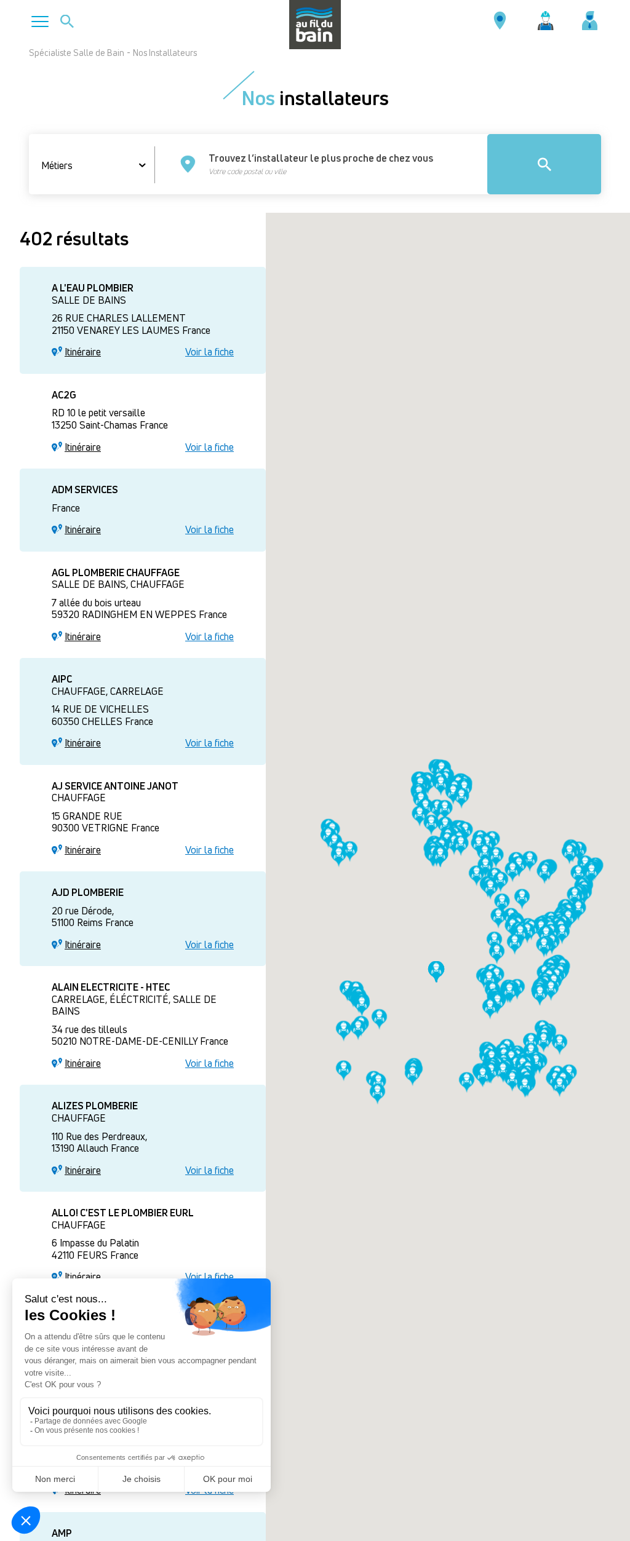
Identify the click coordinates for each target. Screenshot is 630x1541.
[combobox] (98, 165)
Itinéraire (83, 352)
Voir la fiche (209, 352)
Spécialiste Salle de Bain (76, 52)
